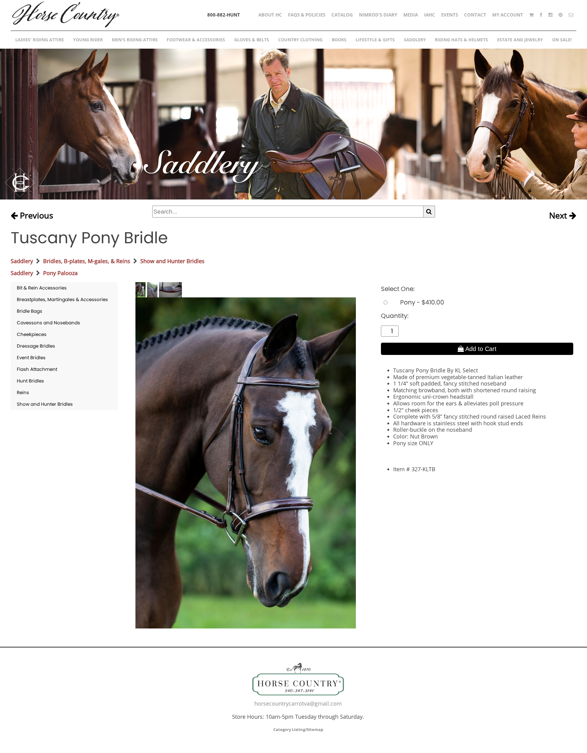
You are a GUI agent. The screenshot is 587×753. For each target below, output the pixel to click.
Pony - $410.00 (421, 302)
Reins (23, 392)
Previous (35, 216)
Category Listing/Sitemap (298, 729)
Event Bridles (31, 357)
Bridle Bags (29, 311)
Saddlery (22, 261)
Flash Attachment (37, 369)
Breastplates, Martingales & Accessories (62, 299)
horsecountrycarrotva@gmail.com (298, 703)
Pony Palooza (60, 273)
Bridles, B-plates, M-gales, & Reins (86, 261)
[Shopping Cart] (531, 14)
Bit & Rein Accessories (42, 288)
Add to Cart (480, 348)
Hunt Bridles (30, 381)
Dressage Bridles (36, 346)
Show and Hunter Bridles (172, 261)
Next (559, 216)
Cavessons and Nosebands (48, 322)
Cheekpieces (31, 334)
